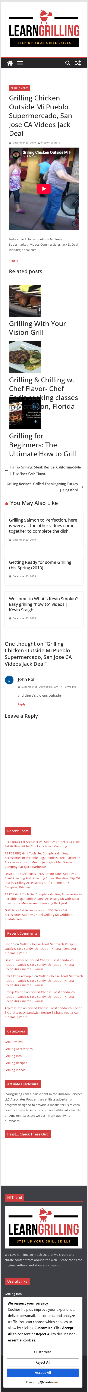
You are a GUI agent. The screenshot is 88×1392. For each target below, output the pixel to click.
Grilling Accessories (19, 1049)
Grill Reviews (14, 1042)
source (14, 261)
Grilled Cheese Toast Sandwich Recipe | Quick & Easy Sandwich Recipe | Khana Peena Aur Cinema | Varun (41, 948)
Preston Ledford (50, 142)
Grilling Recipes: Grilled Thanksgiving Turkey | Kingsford (42, 486)
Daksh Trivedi (14, 960)
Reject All (42, 1362)
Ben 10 (10, 944)
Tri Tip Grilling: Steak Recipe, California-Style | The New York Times (45, 470)
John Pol (26, 679)
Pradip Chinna (15, 992)
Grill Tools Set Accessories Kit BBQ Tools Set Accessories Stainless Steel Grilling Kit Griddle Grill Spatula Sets (41, 914)
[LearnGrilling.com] (10, 63)
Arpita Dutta (13, 1008)
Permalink (70, 687)
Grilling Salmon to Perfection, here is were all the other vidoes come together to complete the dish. (43, 525)
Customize (42, 1352)
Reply (22, 704)
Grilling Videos (19, 88)
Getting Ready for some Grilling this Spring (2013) (40, 565)
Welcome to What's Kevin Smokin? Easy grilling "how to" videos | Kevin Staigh (43, 604)
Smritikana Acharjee (19, 976)
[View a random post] (78, 63)
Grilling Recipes (16, 1063)
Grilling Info (13, 1056)
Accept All (43, 1372)
